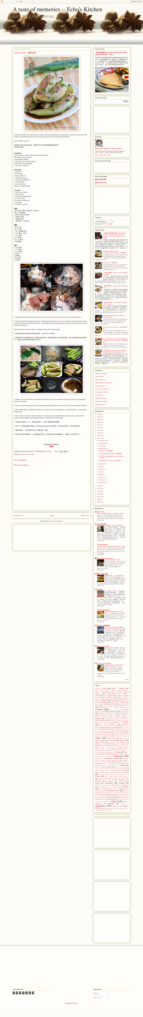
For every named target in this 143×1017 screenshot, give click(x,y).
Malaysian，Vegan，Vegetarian (108, 760)
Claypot (112, 718)
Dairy (119, 722)
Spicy (96, 792)
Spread (102, 792)
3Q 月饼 (107, 648)
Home (52, 515)
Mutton (122, 763)
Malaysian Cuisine (100, 373)
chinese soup (124, 712)
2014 (99, 488)
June (100, 469)
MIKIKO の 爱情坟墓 (103, 625)
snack (118, 787)
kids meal (110, 749)
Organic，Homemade (100, 768)
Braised (117, 702)
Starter (96, 794)
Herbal (96, 732)
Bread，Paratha (99, 704)
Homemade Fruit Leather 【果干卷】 (109, 460)
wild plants (101, 808)
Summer (127, 794)
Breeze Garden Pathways (104, 513)
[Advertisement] (60, 32)
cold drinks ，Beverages (116, 720)
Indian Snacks (120, 740)
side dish (121, 785)
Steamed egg (115, 794)
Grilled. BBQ (110, 731)
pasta (119, 770)
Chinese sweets (102, 713)
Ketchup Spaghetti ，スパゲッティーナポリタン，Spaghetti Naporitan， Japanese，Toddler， (112, 747)
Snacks (126, 787)
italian (123, 743)
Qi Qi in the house (103, 646)
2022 (99, 422)
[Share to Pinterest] (67, 451)
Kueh (96, 750)
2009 (99, 502)
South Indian (123, 789)
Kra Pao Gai (124, 748)
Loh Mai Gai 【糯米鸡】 (110, 262)
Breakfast (108, 704)
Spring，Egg (123, 792)
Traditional (106, 801)
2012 (99, 494)
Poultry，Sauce (108, 776)
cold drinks (103, 720)
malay (118, 752)
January (101, 482)
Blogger (75, 1003)
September (102, 448)
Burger (120, 704)
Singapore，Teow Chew (108, 787)
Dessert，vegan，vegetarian (119, 724)
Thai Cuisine (99, 395)
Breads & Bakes (100, 386)
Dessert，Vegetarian (103, 726)
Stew (121, 794)
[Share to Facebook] (65, 451)
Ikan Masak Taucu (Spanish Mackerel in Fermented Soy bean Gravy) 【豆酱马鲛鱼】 (115, 340)
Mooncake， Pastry (106, 763)
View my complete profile (102, 155)
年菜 (99, 810)
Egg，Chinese (125, 727)
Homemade (125, 732)
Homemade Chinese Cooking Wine (105, 734)
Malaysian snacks (112, 758)
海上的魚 (100, 589)
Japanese (99, 745)
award (118, 698)
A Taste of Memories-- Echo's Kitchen (109, 148)
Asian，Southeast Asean (108, 699)
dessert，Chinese (103, 724)
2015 (99, 486)
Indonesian (123, 742)
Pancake (124, 769)
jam (128, 744)
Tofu (119, 799)
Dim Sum (112, 726)
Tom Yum (124, 799)
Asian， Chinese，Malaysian (104, 693)
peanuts (113, 772)
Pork (127, 772)
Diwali (118, 726)
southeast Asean (100, 791)
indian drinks (109, 740)
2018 (99, 433)
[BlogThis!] (61, 451)
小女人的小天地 (102, 524)
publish (116, 776)
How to (109, 736)
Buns (114, 704)
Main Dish (111, 752)
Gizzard (121, 729)
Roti (115, 779)
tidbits (102, 799)
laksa (106, 750)
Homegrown (117, 732)
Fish (102, 729)
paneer (96, 770)
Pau (108, 772)
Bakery (105, 701)
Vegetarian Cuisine (101, 398)
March (101, 477)
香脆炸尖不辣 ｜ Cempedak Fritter (114, 575)
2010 (99, 499)
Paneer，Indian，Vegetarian (108, 770)
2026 (99, 414)
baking (114, 700)
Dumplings (103, 727)
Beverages (103, 702)
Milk (126, 762)
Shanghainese (98, 785)
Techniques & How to (101, 392)
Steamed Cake (104, 794)
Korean (117, 749)
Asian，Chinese (106, 695)
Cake (96, 706)
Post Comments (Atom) (56, 521)
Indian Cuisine (99, 376)
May (100, 472)
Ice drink (125, 736)
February (102, 480)
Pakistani (117, 768)
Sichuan (114, 785)
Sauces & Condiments (102, 389)
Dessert (126, 722)
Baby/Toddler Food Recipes (103, 383)
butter (125, 704)
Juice (106, 745)
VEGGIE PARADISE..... (104, 610)
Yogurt (120, 808)
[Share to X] (63, 451)
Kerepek (121, 745)
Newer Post (18, 515)
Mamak (120, 760)
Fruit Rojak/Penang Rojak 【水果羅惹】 (110, 453)
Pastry (125, 770)
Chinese (21, 454)
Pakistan (110, 768)
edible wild (111, 727)
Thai (111, 797)
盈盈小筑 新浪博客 (100, 179)
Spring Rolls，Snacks (112, 792)
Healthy (124, 731)
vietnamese (116, 806)
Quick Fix (108, 778)
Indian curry (98, 740)
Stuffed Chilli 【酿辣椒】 (105, 451)
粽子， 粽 (104, 810)
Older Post (85, 515)
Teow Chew (104, 797)
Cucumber (105, 722)
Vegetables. (123, 803)
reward (122, 778)
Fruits (115, 729)
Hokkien (109, 732)
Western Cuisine (100, 404)
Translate (109, 224)
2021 (99, 425)
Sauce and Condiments (104, 783)
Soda (100, 788)
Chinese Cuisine (100, 379)
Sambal (125, 779)
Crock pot (97, 722)
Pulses (101, 778)
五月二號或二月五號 (110, 591)
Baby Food (125, 699)
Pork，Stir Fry (102, 774)
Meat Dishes (118, 762)
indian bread (111, 738)
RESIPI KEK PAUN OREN (112, 560)
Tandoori (125, 796)
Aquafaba (97, 688)
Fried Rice (109, 729)
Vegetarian (100, 806)
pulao (121, 776)
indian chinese (123, 738)
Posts (97, 994)
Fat (97, 729)
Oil (116, 767)
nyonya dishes (106, 767)
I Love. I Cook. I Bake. (104, 663)
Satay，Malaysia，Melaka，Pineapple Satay (115, 781)
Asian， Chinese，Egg (118, 692)
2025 (99, 417)
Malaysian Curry (99, 758)
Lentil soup (104, 752)
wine (108, 808)
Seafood (31, 454)
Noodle (122, 765)
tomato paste (98, 801)
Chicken (97, 707)
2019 (99, 430)
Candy (103, 705)
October (101, 446)
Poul (126, 774)
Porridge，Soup (111, 774)
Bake (99, 700)
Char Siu (124, 705)
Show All (127, 679)
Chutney (106, 718)
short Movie (107, 785)
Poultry (97, 776)
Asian (104, 689)
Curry (112, 722)
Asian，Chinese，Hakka (110, 697)
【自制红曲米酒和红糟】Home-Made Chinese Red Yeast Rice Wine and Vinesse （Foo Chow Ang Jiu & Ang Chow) (114, 235)
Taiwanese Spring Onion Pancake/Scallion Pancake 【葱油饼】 (115, 251)
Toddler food (110, 799)
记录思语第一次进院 (110, 525)
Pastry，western (100, 772)
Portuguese (120, 774)
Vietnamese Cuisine (101, 401)
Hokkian (102, 732)
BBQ (120, 700)
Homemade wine (120, 734)
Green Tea (102, 731)
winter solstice (114, 808)
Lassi (111, 750)
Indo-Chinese (113, 742)
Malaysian (118, 756)
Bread (123, 702)
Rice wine (100, 779)
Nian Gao (115, 765)
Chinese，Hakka (108, 715)
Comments (98, 997)
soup (104, 789)
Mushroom (115, 763)
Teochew (97, 797)
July (100, 466)
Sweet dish (99, 796)
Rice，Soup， (108, 779)
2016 (99, 438)
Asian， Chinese (118, 689)
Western (126, 806)
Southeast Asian (113, 791)
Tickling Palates (102, 544)
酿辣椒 (51, 446)
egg (117, 727)
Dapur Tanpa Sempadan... (105, 558)
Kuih (101, 750)
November (102, 443)
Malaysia (103, 754)
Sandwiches (98, 781)
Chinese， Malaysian (114, 713)
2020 (99, 427)
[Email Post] (55, 451)
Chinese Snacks (110, 712)
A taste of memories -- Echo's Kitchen (57, 9)
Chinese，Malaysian (121, 715)
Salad (119, 779)
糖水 (110, 810)
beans (125, 700)
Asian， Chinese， (100, 690)
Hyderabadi (117, 736)
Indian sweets (99, 742)
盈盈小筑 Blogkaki (101, 182)
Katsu (115, 745)
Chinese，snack (113, 717)
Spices (125, 790)
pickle (118, 772)
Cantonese (117, 706)
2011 (98, 496)
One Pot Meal (123, 767)
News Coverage (106, 765)
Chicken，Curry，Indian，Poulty (113, 707)
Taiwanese (117, 796)
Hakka (27, 454)
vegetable (110, 804)
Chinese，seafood (100, 717)
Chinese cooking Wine (115, 709)
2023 (99, 419)
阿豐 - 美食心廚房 (102, 574)
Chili (126, 707)
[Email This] (59, 451)
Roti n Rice (100, 512)
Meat (110, 762)
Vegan (114, 801)
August (101, 464)
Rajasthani (115, 778)
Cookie (125, 720)
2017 (99, 435)
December (102, 440)
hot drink (102, 736)
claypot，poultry (120, 718)
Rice (127, 778)
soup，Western (113, 788)
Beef (96, 702)
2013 (99, 491)
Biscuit (111, 702)
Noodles (97, 767)
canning (109, 705)
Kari (111, 745)
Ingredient (117, 743)
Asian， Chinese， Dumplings (114, 690)
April (100, 474)
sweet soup (108, 796)
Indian (98, 738)
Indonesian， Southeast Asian (104, 744)
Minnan (97, 763)
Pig (122, 772)
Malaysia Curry (115, 754)
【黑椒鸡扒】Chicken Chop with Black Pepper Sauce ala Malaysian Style (114, 351)
